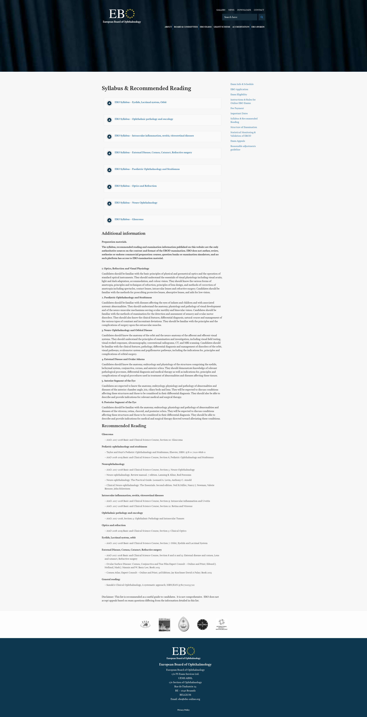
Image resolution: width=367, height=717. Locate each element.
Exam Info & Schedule (242, 84)
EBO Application (239, 89)
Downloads (244, 10)
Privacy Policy (183, 710)
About (168, 27)
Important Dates (239, 113)
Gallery (221, 10)
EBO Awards (257, 27)
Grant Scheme (222, 27)
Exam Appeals (238, 140)
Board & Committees (186, 27)
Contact (259, 10)
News (231, 10)
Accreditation (240, 27)
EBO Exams (206, 27)
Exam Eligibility (239, 94)
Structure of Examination (244, 127)
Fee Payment (237, 108)
